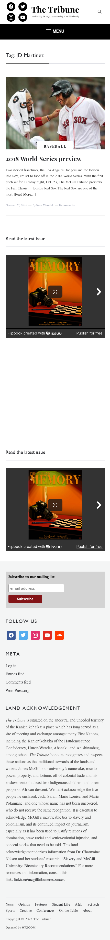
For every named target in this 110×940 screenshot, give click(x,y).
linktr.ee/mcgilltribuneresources (39, 879)
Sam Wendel (44, 205)
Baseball (55, 146)
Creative (26, 910)
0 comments (67, 205)
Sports (10, 910)
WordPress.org (17, 690)
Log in (11, 665)
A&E (79, 904)
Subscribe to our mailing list (31, 576)
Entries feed (15, 673)
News (10, 904)
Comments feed (18, 682)
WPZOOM (29, 927)
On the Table (68, 910)
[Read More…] (25, 194)
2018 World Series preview (44, 158)
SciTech (93, 904)
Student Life (61, 904)
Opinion (24, 904)
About (87, 910)
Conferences (45, 910)
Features (41, 904)
